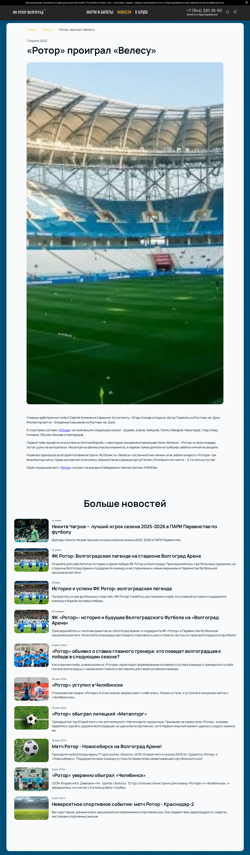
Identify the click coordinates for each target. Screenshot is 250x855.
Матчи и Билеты (100, 12)
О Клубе (141, 12)
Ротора (64, 430)
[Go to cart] (235, 12)
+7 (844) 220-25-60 (204, 10)
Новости (124, 12)
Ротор (65, 467)
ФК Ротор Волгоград (28, 12)
